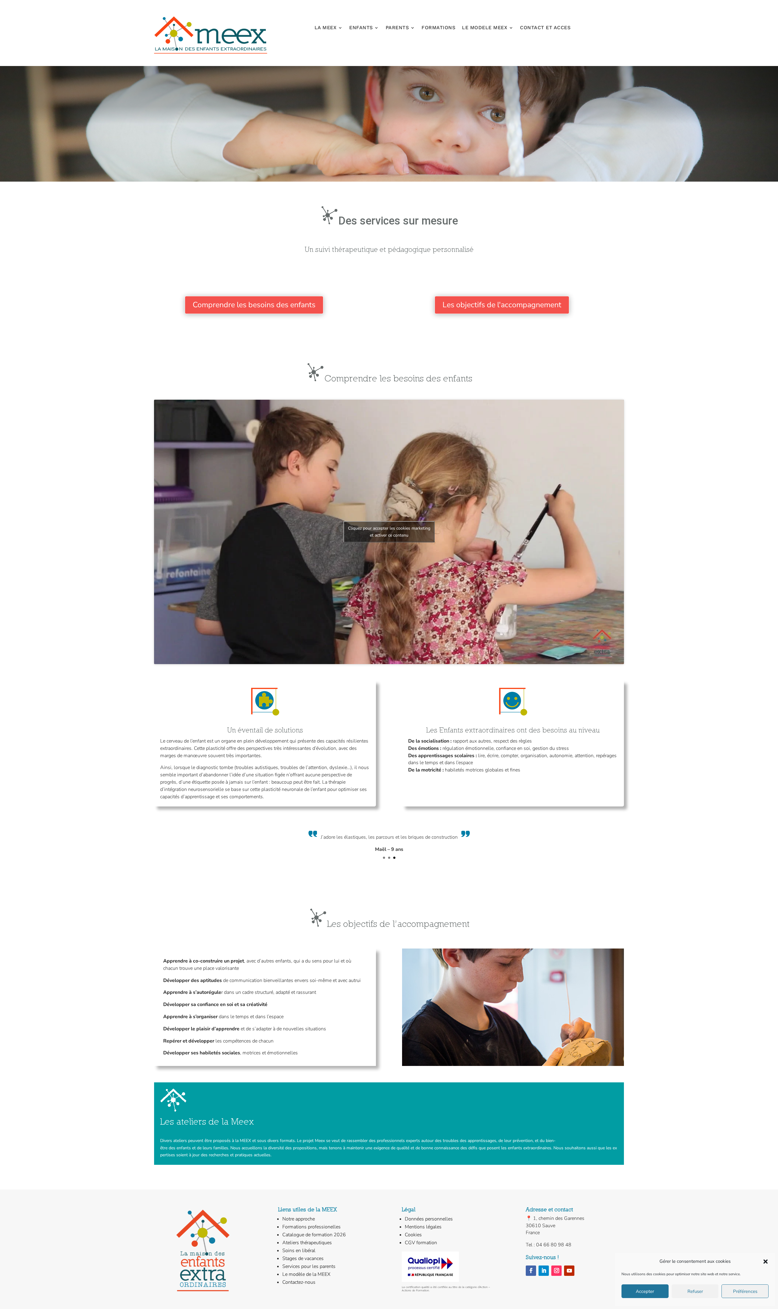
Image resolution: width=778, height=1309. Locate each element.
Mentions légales (423, 1227)
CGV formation (421, 1242)
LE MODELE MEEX (484, 27)
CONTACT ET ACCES (545, 27)
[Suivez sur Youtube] (569, 1270)
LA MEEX (326, 27)
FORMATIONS (438, 27)
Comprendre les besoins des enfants (254, 305)
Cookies (413, 1234)
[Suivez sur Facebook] (531, 1270)
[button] (766, 1262)
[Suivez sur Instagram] (556, 1270)
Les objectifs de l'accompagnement (501, 305)
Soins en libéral (298, 1250)
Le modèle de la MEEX (306, 1274)
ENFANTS (361, 27)
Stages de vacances (303, 1258)
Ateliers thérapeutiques (307, 1242)
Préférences (745, 1291)
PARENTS (397, 27)
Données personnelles (429, 1219)
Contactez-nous (298, 1282)
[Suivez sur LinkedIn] (544, 1270)
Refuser (695, 1291)
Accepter (645, 1291)
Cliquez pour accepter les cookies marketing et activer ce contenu (389, 531)
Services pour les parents (309, 1266)
